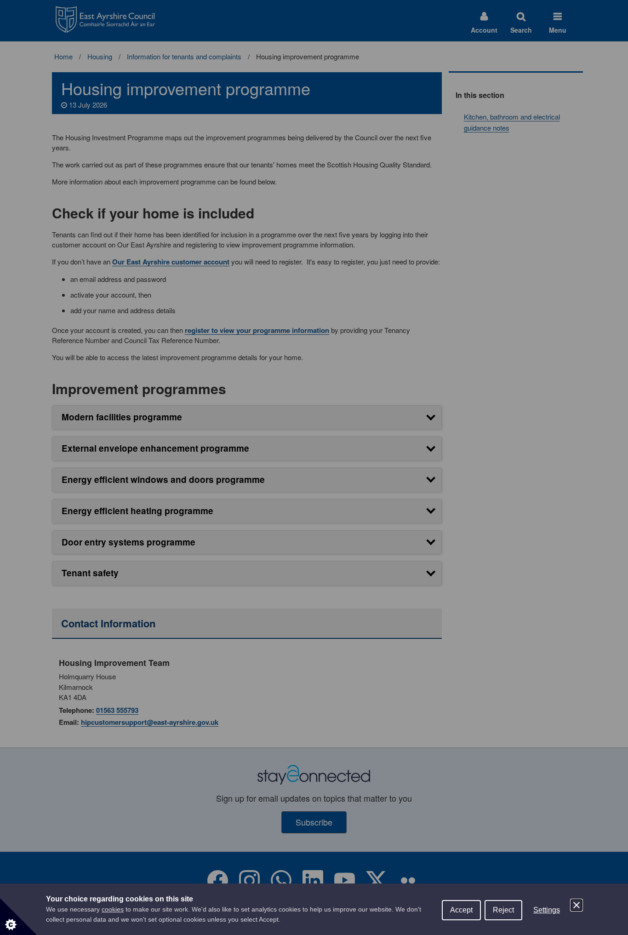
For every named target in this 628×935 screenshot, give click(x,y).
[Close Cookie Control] (576, 905)
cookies (113, 909)
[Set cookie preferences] (18, 916)
